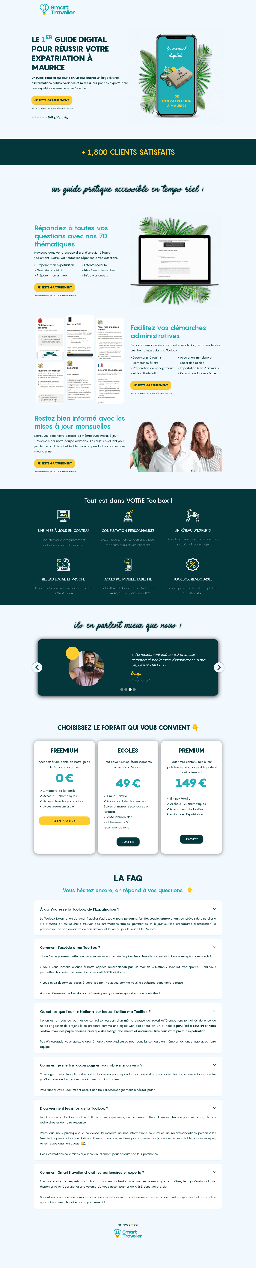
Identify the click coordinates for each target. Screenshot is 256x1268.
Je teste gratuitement (51, 100)
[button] (38, 667)
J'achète (128, 842)
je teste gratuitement (150, 385)
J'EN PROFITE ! (64, 821)
